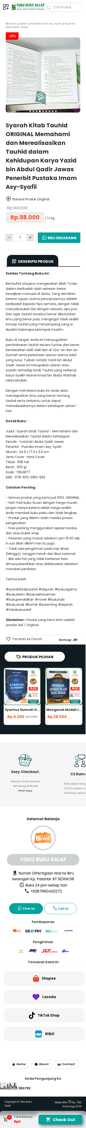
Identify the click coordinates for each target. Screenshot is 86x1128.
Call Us (63, 909)
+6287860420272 (46, 891)
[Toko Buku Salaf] (26, 7)
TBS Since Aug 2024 (71, 1104)
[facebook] (48, 651)
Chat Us (29, 909)
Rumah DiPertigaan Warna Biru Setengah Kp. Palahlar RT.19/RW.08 (43, 876)
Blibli (49, 1033)
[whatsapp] (72, 651)
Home (21, 1064)
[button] (30, 111)
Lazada (49, 996)
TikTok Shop (49, 1015)
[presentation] (9, 71)
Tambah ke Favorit (26, 639)
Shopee (49, 978)
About (44, 1064)
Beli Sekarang (62, 238)
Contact (68, 1064)
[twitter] (56, 651)
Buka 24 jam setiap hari (46, 885)
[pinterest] (64, 651)
